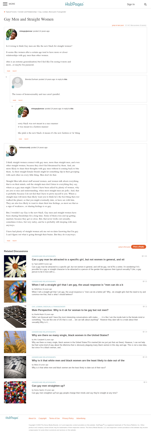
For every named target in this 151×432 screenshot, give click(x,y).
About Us (32, 418)
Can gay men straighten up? (48, 385)
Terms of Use (54, 418)
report (15, 71)
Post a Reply (138, 247)
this (65, 79)
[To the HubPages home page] (12, 418)
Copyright (42, 418)
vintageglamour (25, 31)
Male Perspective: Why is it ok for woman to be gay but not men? (70, 310)
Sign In (131, 4)
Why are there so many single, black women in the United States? (70, 335)
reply (8, 71)
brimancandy (24, 148)
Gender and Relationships (44, 256)
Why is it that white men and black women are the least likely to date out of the (78, 360)
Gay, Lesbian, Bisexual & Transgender (48, 307)
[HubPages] (74, 4)
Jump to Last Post (118, 25)
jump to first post (124, 247)
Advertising (80, 418)
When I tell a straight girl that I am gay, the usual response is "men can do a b (77, 284)
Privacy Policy (68, 418)
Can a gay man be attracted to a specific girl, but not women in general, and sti (78, 259)
